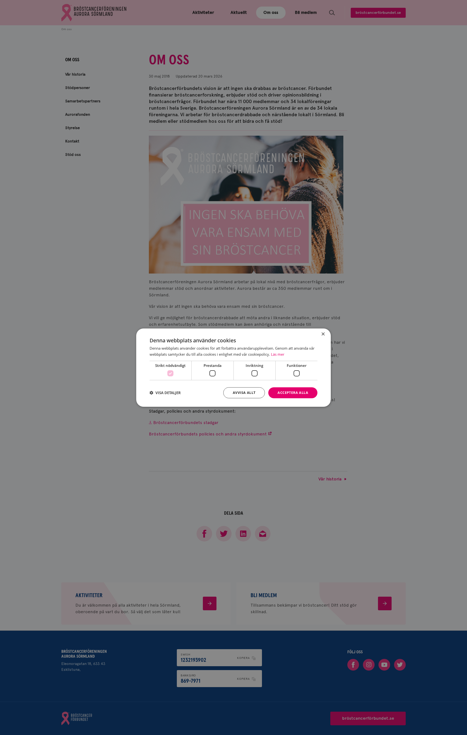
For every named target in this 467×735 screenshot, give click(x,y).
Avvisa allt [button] (244, 392)
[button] (165, 392)
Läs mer (277, 354)
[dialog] (233, 367)
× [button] (323, 334)
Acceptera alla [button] (293, 392)
